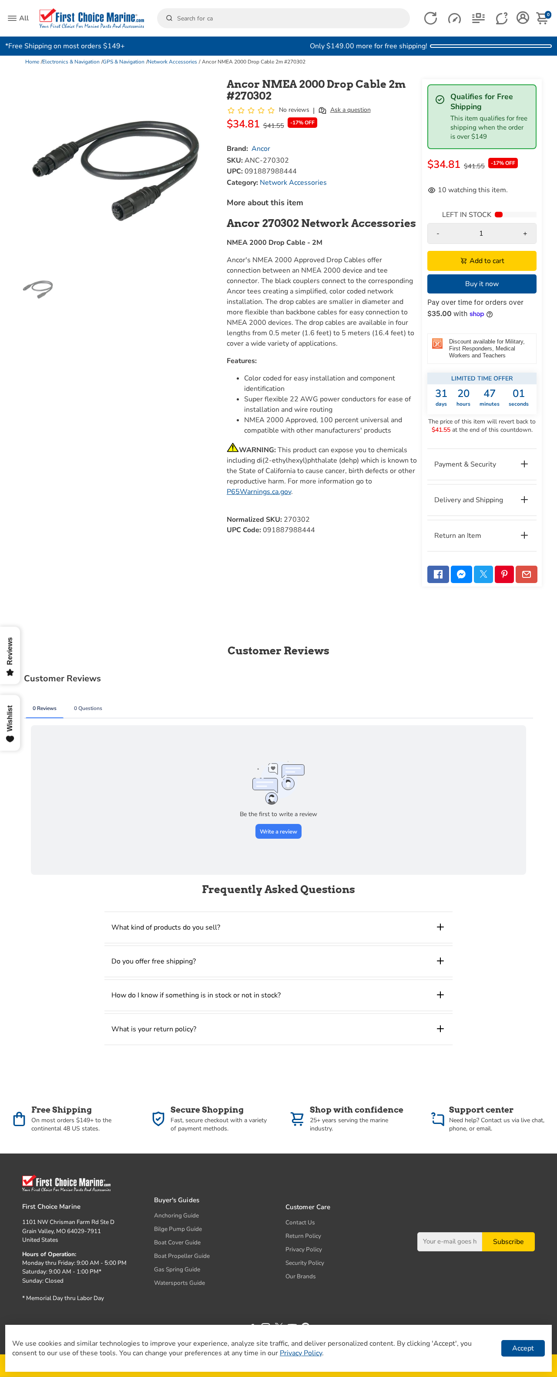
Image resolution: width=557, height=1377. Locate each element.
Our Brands (300, 1276)
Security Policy (304, 1263)
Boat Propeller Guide (182, 1256)
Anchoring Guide (176, 1215)
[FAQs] (502, 18)
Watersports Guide (179, 1283)
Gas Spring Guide (177, 1269)
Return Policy (303, 1236)
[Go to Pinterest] (504, 574)
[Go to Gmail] (526, 574)
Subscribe (508, 1241)
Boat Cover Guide (177, 1242)
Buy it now (482, 284)
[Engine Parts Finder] (454, 18)
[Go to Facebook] (438, 574)
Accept (523, 1348)
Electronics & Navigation (71, 61)
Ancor (261, 148)
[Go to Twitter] (483, 574)
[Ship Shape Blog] (478, 18)
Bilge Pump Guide (178, 1229)
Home (32, 61)
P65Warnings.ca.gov (259, 492)
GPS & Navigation (123, 61)
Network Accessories (172, 61)
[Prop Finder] (430, 18)
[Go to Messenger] (462, 574)
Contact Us (300, 1222)
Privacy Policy (303, 1249)
